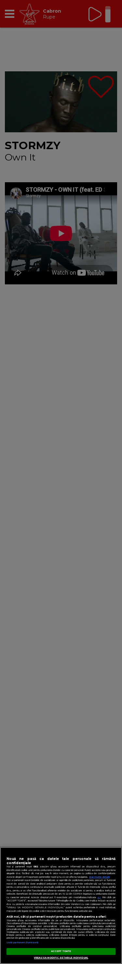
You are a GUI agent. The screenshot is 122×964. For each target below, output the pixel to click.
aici (99, 897)
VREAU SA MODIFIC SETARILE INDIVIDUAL (61, 957)
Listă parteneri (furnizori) (22, 942)
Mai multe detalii (99, 876)
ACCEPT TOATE (61, 951)
